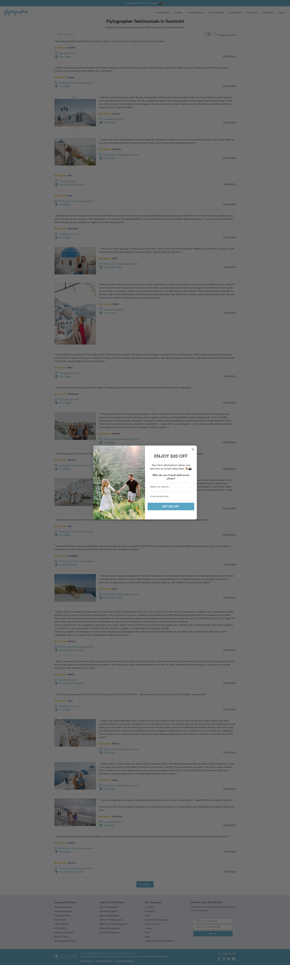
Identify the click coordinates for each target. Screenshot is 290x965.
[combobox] (170, 487)
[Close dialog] (193, 449)
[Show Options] (191, 487)
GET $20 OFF (170, 506)
